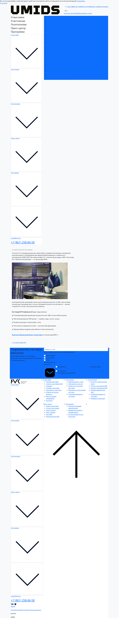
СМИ (47, 360)
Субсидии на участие (54, 37)
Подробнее (81, 1)
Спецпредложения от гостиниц (57, 43)
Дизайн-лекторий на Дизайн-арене (59, 77)
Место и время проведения (56, 29)
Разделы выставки (53, 17)
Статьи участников (53, 63)
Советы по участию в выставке (57, 39)
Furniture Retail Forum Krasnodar (58, 79)
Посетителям (15, 104)
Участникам (15, 69)
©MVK (13, 606)
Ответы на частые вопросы (56, 27)
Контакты (50, 31)
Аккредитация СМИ (53, 71)
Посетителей (50, 356)
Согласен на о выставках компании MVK (80, 372)
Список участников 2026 (55, 19)
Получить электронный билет (57, 47)
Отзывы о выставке (53, 23)
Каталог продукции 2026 (55, 51)
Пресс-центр (15, 138)
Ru (66, 11)
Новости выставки (53, 61)
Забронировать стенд (54, 35)
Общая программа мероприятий (58, 75)
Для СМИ (50, 69)
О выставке (15, 35)
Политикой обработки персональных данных (73, 369)
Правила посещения (54, 57)
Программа (15, 173)
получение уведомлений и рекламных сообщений (83, 371)
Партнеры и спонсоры (54, 25)
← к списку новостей (19, 342)
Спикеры (50, 21)
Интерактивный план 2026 (56, 53)
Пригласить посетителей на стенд (58, 41)
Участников (50, 358)
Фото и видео (51, 67)
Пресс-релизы (51, 65)
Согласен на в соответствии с (79, 368)
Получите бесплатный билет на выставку (27, 335)
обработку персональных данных (77, 367)
